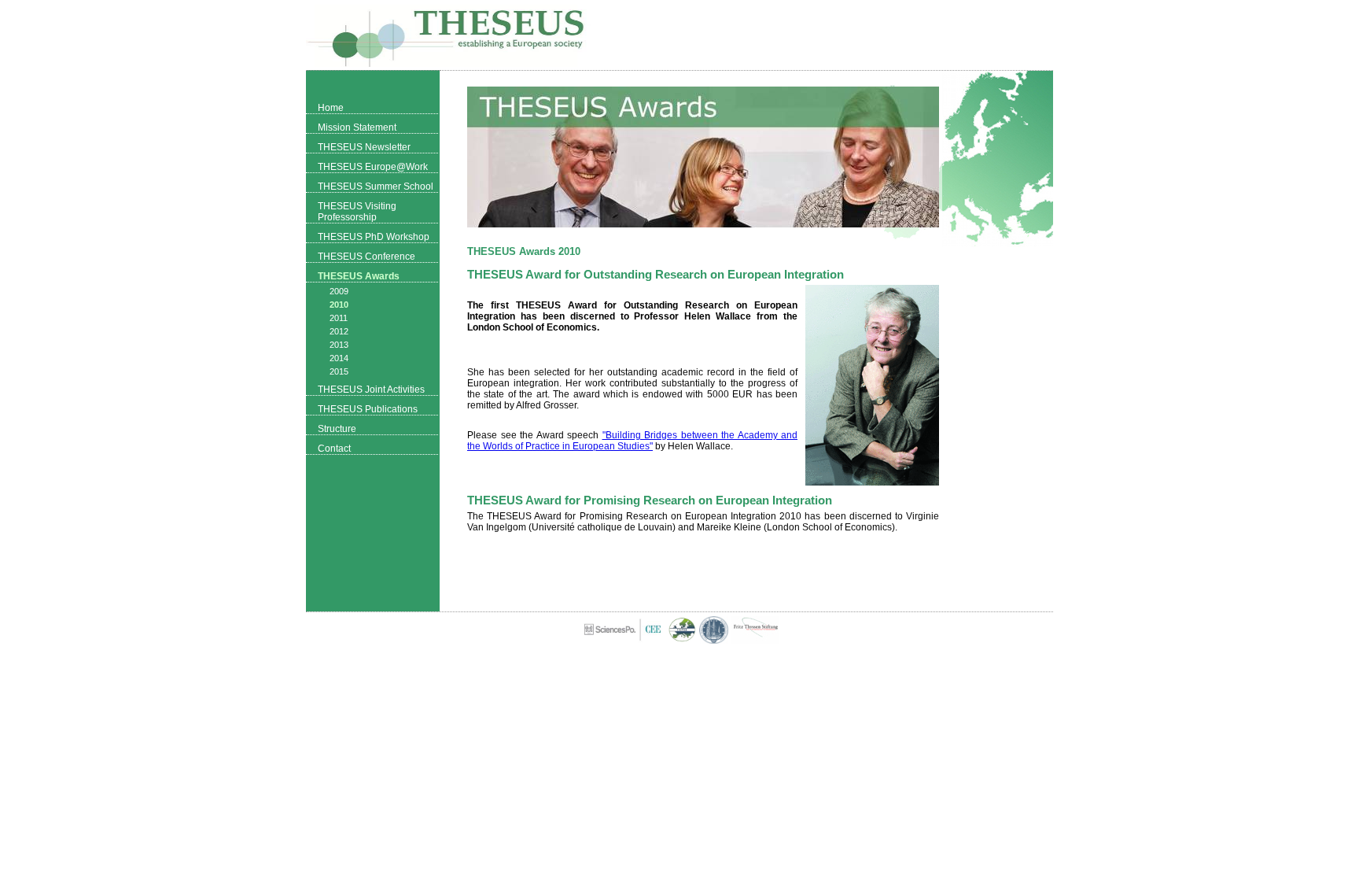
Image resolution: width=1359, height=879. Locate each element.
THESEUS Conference (366, 256)
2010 (339, 304)
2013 (339, 344)
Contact (334, 448)
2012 (339, 331)
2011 (339, 318)
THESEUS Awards (359, 276)
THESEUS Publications (368, 409)
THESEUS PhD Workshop (373, 236)
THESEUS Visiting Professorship (357, 212)
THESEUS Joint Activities (371, 389)
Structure (337, 428)
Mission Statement (357, 127)
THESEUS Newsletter (364, 147)
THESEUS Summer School (375, 186)
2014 (339, 358)
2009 (339, 291)
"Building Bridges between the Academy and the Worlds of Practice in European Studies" (632, 441)
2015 (339, 371)
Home (331, 107)
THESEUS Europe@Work (373, 166)
